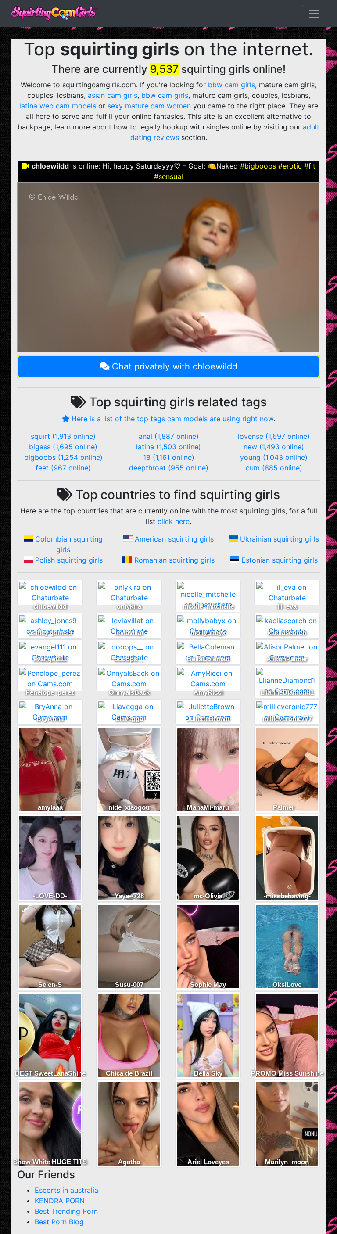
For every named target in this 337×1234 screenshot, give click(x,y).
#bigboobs (258, 165)
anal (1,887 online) (169, 436)
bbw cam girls (231, 84)
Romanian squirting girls (174, 560)
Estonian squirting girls (279, 560)
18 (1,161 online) (168, 457)
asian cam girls (112, 95)
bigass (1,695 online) (63, 446)
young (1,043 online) (274, 457)
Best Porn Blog (59, 1221)
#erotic (290, 165)
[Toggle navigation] (314, 13)
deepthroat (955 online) (168, 467)
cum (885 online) (274, 467)
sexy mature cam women (149, 105)
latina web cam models (57, 105)
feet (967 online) (63, 467)
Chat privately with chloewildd (174, 366)
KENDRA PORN (60, 1200)
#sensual (168, 176)
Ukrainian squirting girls (279, 538)
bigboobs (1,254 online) (63, 457)
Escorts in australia (66, 1190)
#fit (309, 165)
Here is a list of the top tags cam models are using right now (172, 418)
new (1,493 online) (274, 446)
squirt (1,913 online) (63, 436)
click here (174, 521)
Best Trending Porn (66, 1211)
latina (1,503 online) (168, 446)
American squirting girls (174, 538)
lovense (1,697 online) (274, 436)
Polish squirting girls (69, 560)
